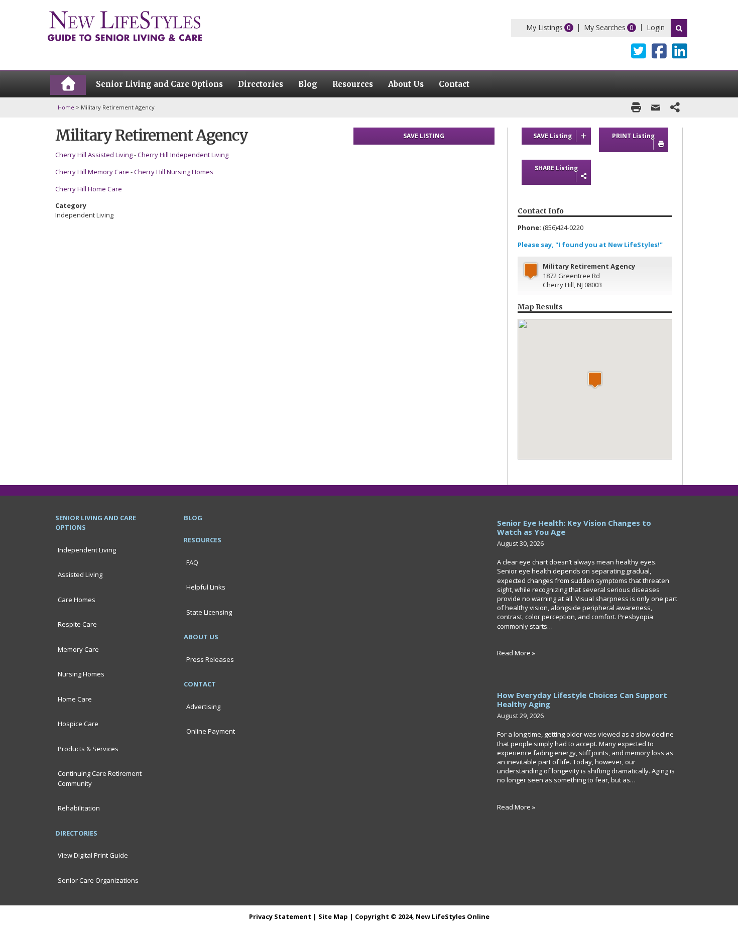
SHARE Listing (556, 168)
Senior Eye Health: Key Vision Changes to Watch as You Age (574, 527)
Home (66, 107)
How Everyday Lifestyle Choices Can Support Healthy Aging (582, 699)
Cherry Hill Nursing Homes (173, 171)
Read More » (516, 652)
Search (679, 28)
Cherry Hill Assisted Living (94, 154)
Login (656, 27)
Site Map (333, 916)
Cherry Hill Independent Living (184, 154)
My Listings (544, 27)
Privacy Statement (280, 916)
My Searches (605, 27)
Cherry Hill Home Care (88, 188)
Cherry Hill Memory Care (92, 171)
